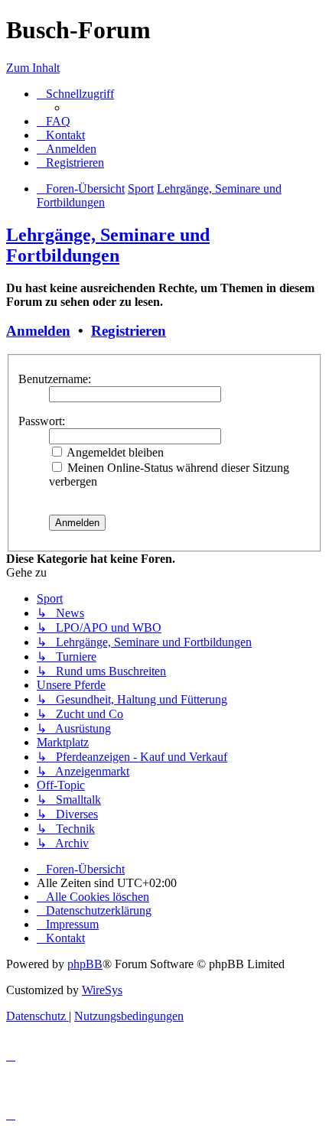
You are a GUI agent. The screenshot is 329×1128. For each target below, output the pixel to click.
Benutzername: (54, 378)
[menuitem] (53, 121)
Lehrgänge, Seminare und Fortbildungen (108, 245)
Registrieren (128, 331)
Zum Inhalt (33, 67)
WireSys (102, 989)
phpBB (85, 963)
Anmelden (38, 331)
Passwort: (41, 420)
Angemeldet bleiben (114, 452)
